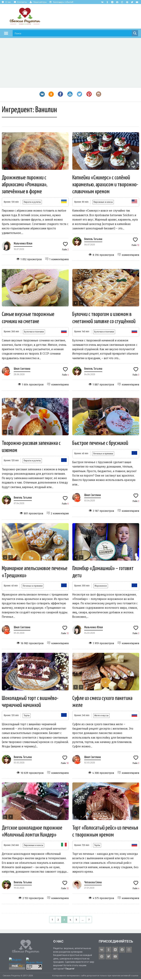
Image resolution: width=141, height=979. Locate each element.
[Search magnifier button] (135, 33)
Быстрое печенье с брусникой (100, 443)
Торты (27, 715)
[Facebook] (117, 2)
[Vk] (102, 2)
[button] (6, 33)
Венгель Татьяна (93, 239)
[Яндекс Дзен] (112, 2)
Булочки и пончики (34, 331)
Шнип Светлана (22, 368)
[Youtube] (137, 2)
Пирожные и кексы (103, 202)
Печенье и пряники (103, 453)
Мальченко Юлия (23, 243)
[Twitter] (132, 2)
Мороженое (101, 585)
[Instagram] (122, 2)
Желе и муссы (101, 715)
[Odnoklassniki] (107, 2)
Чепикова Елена (93, 882)
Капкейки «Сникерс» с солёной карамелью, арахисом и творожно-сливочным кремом (105, 185)
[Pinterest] (127, 2)
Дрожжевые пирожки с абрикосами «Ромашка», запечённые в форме (24, 185)
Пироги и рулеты (32, 202)
